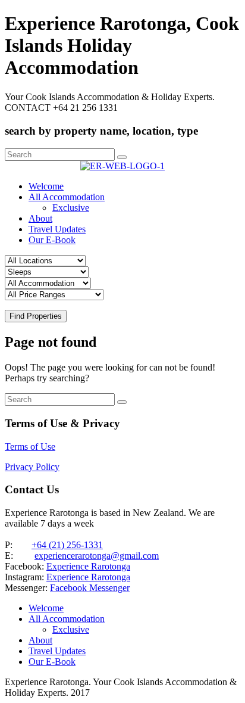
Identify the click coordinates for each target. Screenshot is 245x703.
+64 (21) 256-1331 (67, 545)
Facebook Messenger (90, 588)
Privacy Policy (32, 467)
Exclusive (70, 208)
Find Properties (36, 316)
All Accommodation (67, 197)
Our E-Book (52, 240)
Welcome (46, 186)
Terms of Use (30, 446)
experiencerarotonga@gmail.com (96, 555)
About (40, 218)
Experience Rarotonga (88, 566)
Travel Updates (57, 229)
